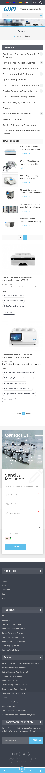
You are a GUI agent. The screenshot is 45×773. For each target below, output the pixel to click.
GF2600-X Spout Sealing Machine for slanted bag (30, 162)
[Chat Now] (22, 769)
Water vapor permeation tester (13, 637)
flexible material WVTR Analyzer (13, 641)
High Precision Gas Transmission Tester (20, 394)
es (23, 2)
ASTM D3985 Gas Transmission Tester (20, 373)
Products (5, 581)
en (10, 2)
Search (35, 2)
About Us (5, 585)
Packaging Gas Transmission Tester (19, 378)
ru (17, 2)
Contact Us (6, 590)
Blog (3, 594)
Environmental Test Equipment (18, 74)
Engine (6, 108)
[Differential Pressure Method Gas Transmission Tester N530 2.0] (22, 258)
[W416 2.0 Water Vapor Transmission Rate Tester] (10, 152)
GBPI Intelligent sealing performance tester (29, 177)
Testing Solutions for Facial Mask (19, 125)
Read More (24, 154)
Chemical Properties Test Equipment (21, 85)
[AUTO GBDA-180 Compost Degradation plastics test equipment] (10, 209)
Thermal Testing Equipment (17, 113)
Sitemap (5, 598)
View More (8, 312)
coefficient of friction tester (12, 624)
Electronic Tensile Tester (11, 650)
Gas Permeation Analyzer (15, 306)
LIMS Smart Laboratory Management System (21, 132)
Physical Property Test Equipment (19, 63)
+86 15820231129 (25, 444)
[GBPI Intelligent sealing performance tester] (10, 180)
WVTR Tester (6, 616)
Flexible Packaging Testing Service (20, 91)
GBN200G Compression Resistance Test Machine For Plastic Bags (31, 191)
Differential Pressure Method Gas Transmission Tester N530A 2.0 (17, 356)
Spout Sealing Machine (14, 80)
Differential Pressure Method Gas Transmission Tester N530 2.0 (17, 279)
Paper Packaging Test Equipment (19, 102)
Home (18, 36)
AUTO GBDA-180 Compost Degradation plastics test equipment (30, 206)
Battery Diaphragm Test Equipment (20, 68)
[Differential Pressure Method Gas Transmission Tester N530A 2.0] (22, 336)
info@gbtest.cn (26, 451)
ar (30, 2)
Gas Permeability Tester (14, 301)
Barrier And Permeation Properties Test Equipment (22, 56)
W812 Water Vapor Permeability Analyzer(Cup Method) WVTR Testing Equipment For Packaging (30, 220)
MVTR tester (6, 620)
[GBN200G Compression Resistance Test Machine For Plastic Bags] (10, 195)
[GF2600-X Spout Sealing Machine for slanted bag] (10, 166)
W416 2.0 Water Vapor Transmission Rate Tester (30, 148)
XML (3, 602)
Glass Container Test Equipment (19, 96)
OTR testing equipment (10, 646)
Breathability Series (12, 119)
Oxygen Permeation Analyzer (12, 633)
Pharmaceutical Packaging (16, 383)
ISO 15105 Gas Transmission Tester (18, 388)
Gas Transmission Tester (15, 295)
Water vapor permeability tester (13, 629)
